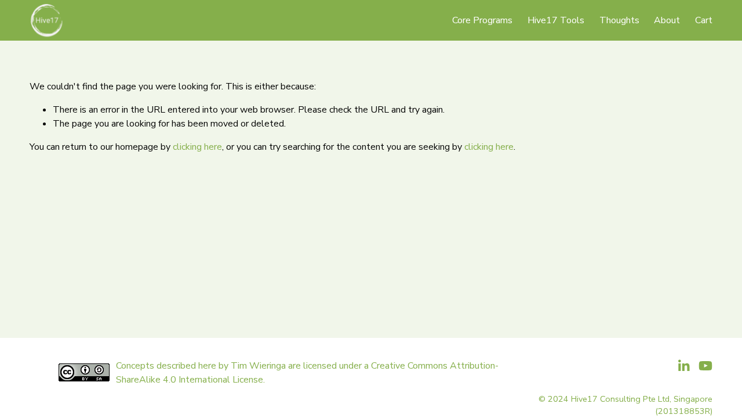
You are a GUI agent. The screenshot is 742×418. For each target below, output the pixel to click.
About (667, 20)
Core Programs (482, 20)
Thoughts (619, 20)
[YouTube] (705, 366)
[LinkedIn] (683, 366)
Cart (703, 20)
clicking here (197, 146)
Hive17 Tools (556, 20)
